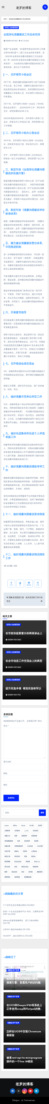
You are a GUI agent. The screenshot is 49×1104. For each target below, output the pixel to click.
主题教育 (7, 830)
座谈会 (16, 851)
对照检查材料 (18, 846)
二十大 (26, 830)
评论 (6, 726)
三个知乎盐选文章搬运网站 (14, 905)
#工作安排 (25, 41)
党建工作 (7, 836)
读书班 (30, 872)
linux (7, 825)
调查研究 (40, 872)
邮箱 (5, 773)
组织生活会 (25, 866)
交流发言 (35, 830)
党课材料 (24, 836)
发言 (18, 841)
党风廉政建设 (9, 841)
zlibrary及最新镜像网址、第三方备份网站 (21, 920)
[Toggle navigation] (3, 7)
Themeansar (29, 1100)
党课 (15, 836)
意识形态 (17, 856)
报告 (25, 856)
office (15, 825)
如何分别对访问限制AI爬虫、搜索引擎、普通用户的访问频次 (24, 983)
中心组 (31, 825)
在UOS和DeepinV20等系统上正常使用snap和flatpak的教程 (24, 1009)
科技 (15, 866)
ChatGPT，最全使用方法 (14, 936)
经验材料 (35, 866)
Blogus (16, 1100)
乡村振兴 (17, 830)
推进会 (33, 856)
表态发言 (14, 872)
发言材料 (27, 841)
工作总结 (30, 846)
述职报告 (17, 877)
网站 (5, 785)
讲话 (22, 872)
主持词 (40, 825)
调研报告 (7, 877)
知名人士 (37, 861)
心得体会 (34, 851)
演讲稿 (28, 861)
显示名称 (7, 762)
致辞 (6, 872)
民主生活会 (18, 861)
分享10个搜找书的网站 (12, 929)
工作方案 (40, 846)
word (23, 825)
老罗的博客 (24, 8)
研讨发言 (7, 866)
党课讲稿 (34, 836)
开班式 (25, 851)
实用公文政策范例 (11, 28)
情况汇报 (7, 856)
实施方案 (7, 846)
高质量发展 (27, 877)
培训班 (36, 841)
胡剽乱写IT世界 (13, 970)
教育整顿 (7, 861)
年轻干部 (7, 851)
